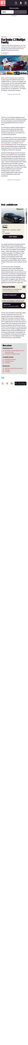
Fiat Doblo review (9, 361)
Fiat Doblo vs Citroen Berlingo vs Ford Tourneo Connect (14, 351)
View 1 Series (13, 236)
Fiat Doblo (7, 362)
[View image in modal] (2, 63)
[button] (14, 63)
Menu (26, 4)
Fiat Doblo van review (10, 359)
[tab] (3, 73)
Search (16, 4)
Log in (21, 4)
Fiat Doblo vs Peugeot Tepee (12, 354)
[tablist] (14, 73)
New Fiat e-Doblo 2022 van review (14, 368)
